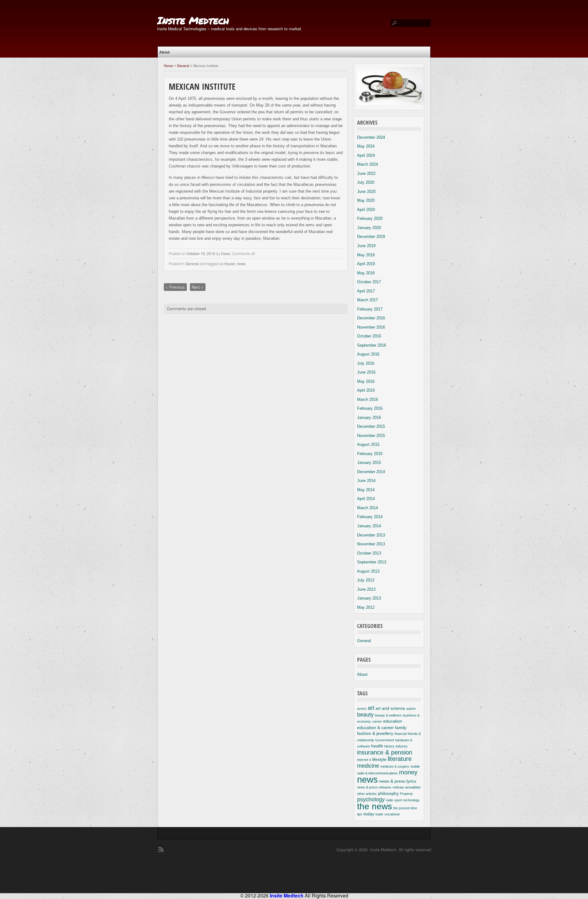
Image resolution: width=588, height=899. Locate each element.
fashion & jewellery (375, 733)
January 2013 (369, 598)
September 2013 (371, 562)
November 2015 (371, 435)
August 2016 (368, 354)
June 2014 (366, 480)
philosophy (388, 793)
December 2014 (371, 471)
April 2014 (366, 498)
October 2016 (369, 336)
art (371, 708)
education (392, 721)
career (377, 721)
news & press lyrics (397, 781)
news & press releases (374, 787)
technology (411, 800)
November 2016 (371, 327)
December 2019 (371, 236)
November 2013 (371, 544)
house (229, 263)
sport (398, 800)
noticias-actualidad (406, 787)
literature (400, 758)
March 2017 (367, 300)
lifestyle (379, 759)
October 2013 (369, 553)
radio (389, 800)
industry (402, 746)
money (408, 772)
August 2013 (368, 571)
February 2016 (370, 408)
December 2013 (371, 535)
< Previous (175, 287)
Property (406, 794)
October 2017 (369, 282)
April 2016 (366, 390)
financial (400, 733)
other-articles (367, 794)
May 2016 (366, 381)
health (377, 745)
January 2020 (369, 227)
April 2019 (366, 263)
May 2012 (366, 607)
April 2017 (366, 291)
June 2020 (366, 191)
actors (362, 708)
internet (362, 760)
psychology (371, 799)
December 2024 (371, 137)
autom (411, 708)
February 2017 (370, 309)
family (400, 727)
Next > (198, 287)
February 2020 (370, 218)
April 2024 (366, 155)
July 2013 (365, 580)
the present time (405, 808)
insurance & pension (384, 752)
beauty (365, 715)
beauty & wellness (388, 715)
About (164, 52)
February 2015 (370, 453)
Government (384, 740)
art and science (390, 708)
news (241, 263)
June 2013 (366, 589)
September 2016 (371, 345)
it (370, 760)
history (389, 746)
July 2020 (365, 182)
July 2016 (365, 363)
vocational (391, 814)
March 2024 (367, 164)
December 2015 (371, 426)
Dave (225, 253)
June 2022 (366, 173)
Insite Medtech (193, 20)
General (183, 65)
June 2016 (366, 372)
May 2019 (366, 255)
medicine (368, 766)
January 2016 (369, 417)
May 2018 (366, 273)
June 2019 (366, 245)
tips (359, 814)
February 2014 (370, 516)
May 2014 (366, 489)
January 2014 (369, 526)
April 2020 (366, 209)
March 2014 (367, 508)
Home (168, 65)
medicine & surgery (394, 766)
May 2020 (366, 200)
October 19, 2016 (201, 253)
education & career (375, 727)
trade (379, 814)
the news (374, 806)
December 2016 (371, 318)
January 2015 (369, 462)
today (369, 813)
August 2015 (368, 444)
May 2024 (366, 146)
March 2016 (367, 399)
